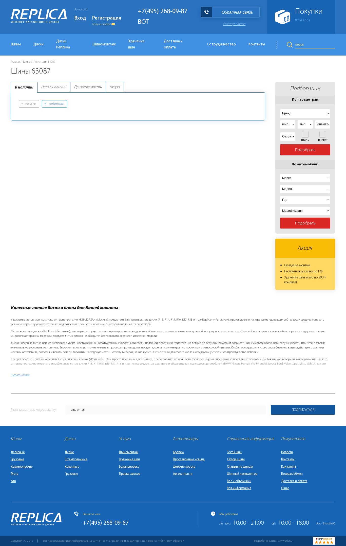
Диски (38, 44)
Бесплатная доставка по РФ (303, 271)
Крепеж (178, 452)
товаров (302, 20)
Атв (13, 481)
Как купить (288, 466)
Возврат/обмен (292, 473)
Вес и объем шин (239, 481)
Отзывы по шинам (240, 466)
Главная (15, 62)
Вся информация (239, 488)
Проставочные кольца (189, 459)
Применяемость (88, 87)
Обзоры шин (236, 459)
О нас (285, 488)
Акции (115, 87)
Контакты (256, 44)
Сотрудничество (221, 44)
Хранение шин (136, 44)
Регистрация (106, 18)
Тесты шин (234, 452)
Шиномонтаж (104, 44)
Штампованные (76, 459)
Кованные (72, 466)
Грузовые (17, 459)
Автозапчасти (183, 473)
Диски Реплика (63, 44)
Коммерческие (22, 466)
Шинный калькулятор (242, 473)
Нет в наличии (53, 87)
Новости (287, 452)
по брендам (56, 103)
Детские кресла (184, 466)
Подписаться (303, 410)
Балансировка (129, 466)
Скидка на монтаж (297, 265)
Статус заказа (234, 24)
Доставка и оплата (173, 44)
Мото (14, 473)
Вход (80, 18)
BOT (143, 22)
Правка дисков (129, 473)
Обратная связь (237, 12)
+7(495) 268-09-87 (162, 11)
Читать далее (20, 375)
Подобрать (305, 150)
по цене (30, 103)
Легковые (18, 452)
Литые (69, 452)
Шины (16, 44)
